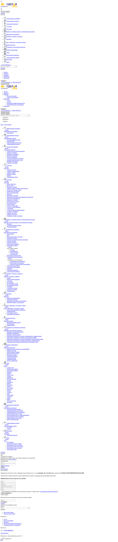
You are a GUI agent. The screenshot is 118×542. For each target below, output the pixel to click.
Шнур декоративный (13, 419)
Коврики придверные (13, 333)
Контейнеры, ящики (12, 195)
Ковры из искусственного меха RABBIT (18, 349)
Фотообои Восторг (12, 435)
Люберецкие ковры (12, 356)
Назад (7, 130)
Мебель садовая (11, 174)
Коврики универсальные (14, 334)
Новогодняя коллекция (13, 279)
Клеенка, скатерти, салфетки (14, 36)
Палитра (9, 389)
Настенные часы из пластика (15, 446)
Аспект (9, 380)
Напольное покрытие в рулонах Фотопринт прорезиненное (23, 340)
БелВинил (10, 382)
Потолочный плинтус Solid (14, 413)
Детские (12, 249)
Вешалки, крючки (12, 187)
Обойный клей (11, 311)
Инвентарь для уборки (13, 191)
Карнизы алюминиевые (13, 298)
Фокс (8, 393)
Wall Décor (10, 377)
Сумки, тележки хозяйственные (15, 210)
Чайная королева (11, 359)
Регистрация (7, 124)
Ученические (13, 254)
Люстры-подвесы (12, 242)
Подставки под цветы (13, 201)
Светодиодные (14, 252)
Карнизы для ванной (12, 154)
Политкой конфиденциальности (49, 491)
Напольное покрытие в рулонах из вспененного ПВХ (22, 337)
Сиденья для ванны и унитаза (15, 158)
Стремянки (10, 208)
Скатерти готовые (12, 289)
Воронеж (3, 80)
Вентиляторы (10, 324)
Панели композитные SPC (14, 142)
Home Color (10, 375)
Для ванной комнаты (12, 24)
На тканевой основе (12, 285)
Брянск (9, 383)
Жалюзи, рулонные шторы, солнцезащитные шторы (20, 31)
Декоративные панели (13, 21)
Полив (9, 175)
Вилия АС (10, 385)
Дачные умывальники (13, 171)
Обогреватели (11, 325)
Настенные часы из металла (14, 445)
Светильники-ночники (13, 265)
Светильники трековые (13, 271)
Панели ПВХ (10, 141)
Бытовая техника (10, 45)
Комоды (9, 194)
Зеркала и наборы (12, 152)
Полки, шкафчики (12, 157)
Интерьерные (14, 251)
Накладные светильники (17, 263)
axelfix (9, 429)
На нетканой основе (12, 283)
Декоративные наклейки (13, 18)
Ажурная (9, 281)
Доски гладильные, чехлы (14, 190)
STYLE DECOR (11, 401)
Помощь (6, 75)
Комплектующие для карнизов (15, 302)
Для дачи (9, 26)
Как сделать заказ (12, 96)
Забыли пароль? (5, 465)
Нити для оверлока (12, 360)
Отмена (3, 503)
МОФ (8, 399)
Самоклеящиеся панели (13, 144)
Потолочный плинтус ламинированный (18, 415)
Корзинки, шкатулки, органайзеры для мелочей (20, 197)
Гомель (9, 386)
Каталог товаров (5, 11)
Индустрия (10, 388)
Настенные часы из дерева (14, 443)
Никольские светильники (14, 255)
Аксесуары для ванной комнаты (16, 151)
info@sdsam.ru (4, 533)
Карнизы (9, 39)
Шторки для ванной (12, 161)
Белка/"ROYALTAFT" (13, 353)
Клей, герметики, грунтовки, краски (16, 42)
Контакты (6, 78)
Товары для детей (12, 213)
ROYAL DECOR (11, 379)
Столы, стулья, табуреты (13, 207)
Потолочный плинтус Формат (15, 416)
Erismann (9, 372)
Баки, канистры (11, 184)
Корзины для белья (12, 155)
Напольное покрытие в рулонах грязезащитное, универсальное (24, 336)
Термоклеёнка (11, 291)
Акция (9, 278)
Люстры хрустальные (13, 244)
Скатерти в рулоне (12, 288)
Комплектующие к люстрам (14, 236)
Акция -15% (10, 367)
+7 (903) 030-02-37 (16, 82)
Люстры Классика (12, 238)
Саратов (9, 392)
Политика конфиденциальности (16, 103)
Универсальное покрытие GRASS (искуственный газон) (22, 342)
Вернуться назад (5, 459)
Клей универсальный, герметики (16, 310)
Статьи (9, 101)
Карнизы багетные (12, 299)
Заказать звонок (5, 84)
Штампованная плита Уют (14, 418)
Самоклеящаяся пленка (13, 57)
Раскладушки (10, 204)
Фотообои (9, 59)
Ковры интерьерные (12, 50)
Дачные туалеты (11, 169)
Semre (8, 398)
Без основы (10, 282)
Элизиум (9, 396)
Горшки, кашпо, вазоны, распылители (17, 188)
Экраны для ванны (12, 162)
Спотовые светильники (13, 267)
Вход (2, 124)
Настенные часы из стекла (14, 448)
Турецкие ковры (11, 357)
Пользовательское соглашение (15, 104)
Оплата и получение (12, 97)
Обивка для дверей (12, 200)
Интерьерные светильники (17, 261)
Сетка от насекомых (12, 205)
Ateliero (9, 376)
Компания (6, 76)
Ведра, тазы (10, 185)
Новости (6, 73)
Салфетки (9, 286)
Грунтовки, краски (12, 312)
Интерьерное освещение (12, 34)
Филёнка (9, 402)
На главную (13, 459)
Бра (8, 235)
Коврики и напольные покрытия (16, 47)
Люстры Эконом (11, 241)
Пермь (9, 390)
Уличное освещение (12, 270)
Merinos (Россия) (11, 350)
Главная (3, 13)
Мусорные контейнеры (13, 198)
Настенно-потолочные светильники (20, 264)
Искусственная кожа (12, 192)
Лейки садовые (11, 172)
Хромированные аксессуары (15, 160)
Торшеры (9, 268)
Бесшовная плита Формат (14, 409)
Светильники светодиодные (15, 257)
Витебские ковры (12, 355)
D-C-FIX (9, 427)
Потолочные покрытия (12, 55)
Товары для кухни (12, 214)
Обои (7, 52)
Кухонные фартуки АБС (13, 139)
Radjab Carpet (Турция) (13, 352)
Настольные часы (12, 449)
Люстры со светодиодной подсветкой (17, 239)
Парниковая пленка (12, 177)
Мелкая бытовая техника (14, 322)
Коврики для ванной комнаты (15, 332)
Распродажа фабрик (12, 370)
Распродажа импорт (12, 369)
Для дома (9, 29)
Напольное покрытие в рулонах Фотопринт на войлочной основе (25, 339)
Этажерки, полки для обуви (14, 216)
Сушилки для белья (12, 211)
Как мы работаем (8, 520)
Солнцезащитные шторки (14, 225)
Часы (8, 62)
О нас (8, 100)
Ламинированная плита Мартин (16, 412)
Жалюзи (9, 224)
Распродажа (10, 234)
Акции (6, 72)
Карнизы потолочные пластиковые (16, 301)
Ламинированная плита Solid (15, 410)
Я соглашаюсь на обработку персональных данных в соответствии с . (30, 491)
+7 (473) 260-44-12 (6, 65)
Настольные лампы (12, 245)
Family (9, 373)
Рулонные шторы (12, 226)
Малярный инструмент (13, 314)
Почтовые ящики (12, 203)
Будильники (10, 442)
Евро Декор (10, 395)
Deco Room (10, 133)
